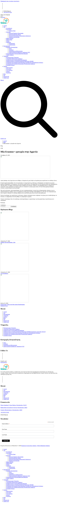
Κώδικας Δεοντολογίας (14, 37)
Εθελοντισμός (9, 67)
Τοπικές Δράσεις (10, 55)
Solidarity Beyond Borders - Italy (8, 242)
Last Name (4, 434)
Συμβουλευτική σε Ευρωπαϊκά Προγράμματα (16, 60)
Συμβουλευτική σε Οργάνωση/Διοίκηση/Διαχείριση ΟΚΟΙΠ (19, 61)
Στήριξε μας (6, 77)
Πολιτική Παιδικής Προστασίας (16, 33)
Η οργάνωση (9, 28)
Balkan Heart (9, 39)
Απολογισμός (12, 44)
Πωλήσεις (8, 72)
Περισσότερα (4, 362)
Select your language (5, 14)
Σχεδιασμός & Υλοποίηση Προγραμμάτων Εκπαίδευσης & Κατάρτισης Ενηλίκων (24, 62)
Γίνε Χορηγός (9, 70)
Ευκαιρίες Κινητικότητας (11, 47)
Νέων (10, 48)
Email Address (6, 424)
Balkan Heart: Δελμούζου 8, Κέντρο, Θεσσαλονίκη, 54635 (14, 407)
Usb (4, 27)
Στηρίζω (5, 66)
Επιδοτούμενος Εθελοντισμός (16, 51)
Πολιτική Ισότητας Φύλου (15, 34)
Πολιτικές (8, 32)
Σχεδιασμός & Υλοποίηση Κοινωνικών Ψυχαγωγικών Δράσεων (20, 63)
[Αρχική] (3, 17)
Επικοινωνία (6, 76)
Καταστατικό (12, 43)
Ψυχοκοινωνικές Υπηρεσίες (12, 57)
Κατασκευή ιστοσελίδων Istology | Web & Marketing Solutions (35, 445)
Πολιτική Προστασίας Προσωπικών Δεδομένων (20, 35)
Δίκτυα (7, 41)
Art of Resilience (4, 273)
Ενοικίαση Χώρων (10, 65)
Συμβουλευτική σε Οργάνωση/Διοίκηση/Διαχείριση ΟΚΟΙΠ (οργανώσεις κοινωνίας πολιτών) (24, 331)
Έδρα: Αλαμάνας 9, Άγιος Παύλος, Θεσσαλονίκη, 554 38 (13, 405)
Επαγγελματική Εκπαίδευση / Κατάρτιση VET (19, 52)
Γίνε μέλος (8, 68)
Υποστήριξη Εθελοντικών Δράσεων (14, 58)
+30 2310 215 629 (7, 12)
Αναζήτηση (3, 205)
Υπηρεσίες (5, 56)
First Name (4, 429)
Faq (4, 75)
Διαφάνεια (8, 42)
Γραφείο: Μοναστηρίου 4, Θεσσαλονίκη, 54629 (11, 410)
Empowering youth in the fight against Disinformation (13, 304)
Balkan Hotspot (9, 38)
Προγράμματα (6, 46)
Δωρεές (8, 71)
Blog (4, 74)
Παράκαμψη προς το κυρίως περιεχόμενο (10, 1)
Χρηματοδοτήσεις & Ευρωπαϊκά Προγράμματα (17, 53)
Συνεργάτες (8, 29)
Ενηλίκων (11, 49)
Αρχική (5, 25)
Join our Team (12, 30)
